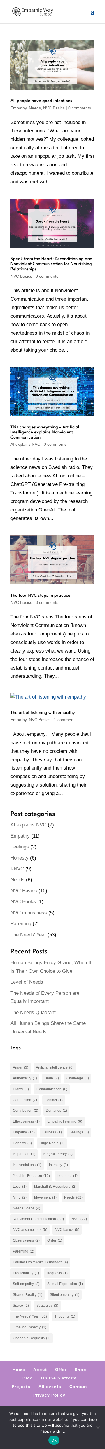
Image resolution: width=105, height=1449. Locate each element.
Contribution (25, 1111)
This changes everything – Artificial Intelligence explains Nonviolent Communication (44, 432)
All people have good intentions (41, 101)
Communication (51, 1089)
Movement (45, 1197)
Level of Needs (26, 982)
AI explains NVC (25, 444)
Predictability (26, 1273)
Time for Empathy (29, 1327)
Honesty (19, 858)
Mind (20, 1197)
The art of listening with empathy (42, 713)
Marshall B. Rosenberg (55, 1186)
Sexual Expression (65, 1284)
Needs (35, 108)
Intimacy (58, 1165)
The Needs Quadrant (33, 1012)
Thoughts (65, 1316)
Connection (25, 1100)
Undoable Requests (31, 1338)
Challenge (77, 1078)
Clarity (21, 1089)
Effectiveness (26, 1121)
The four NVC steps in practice (40, 596)
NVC (79, 1219)
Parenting (20, 923)
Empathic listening (64, 1121)
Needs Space (26, 1208)
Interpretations (27, 1165)
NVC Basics (54, 108)
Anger (20, 1067)
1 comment (64, 719)
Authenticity (25, 1078)
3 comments (47, 602)
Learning (67, 1176)
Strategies (47, 1306)
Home (19, 1369)
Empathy (18, 108)
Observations (26, 1240)
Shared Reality (27, 1295)
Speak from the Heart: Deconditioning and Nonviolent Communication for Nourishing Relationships (51, 264)
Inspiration (24, 1154)
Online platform (58, 1378)
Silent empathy (64, 1295)
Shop (80, 1369)
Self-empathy (26, 1284)
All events (49, 1386)
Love (20, 1186)
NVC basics (67, 1230)
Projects (21, 1386)
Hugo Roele (51, 1143)
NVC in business (28, 913)
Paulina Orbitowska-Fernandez (40, 1262)
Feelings (19, 847)
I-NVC (17, 869)
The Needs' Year (28, 935)
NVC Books (23, 901)
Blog (27, 1378)
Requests (57, 1273)
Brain (52, 1078)
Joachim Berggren (31, 1176)
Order (54, 1240)
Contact (54, 1100)
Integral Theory (58, 1154)
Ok (54, 1440)
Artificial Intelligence (55, 1067)
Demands (56, 1111)
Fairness (52, 1132)
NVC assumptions (30, 1230)
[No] (98, 1428)
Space (21, 1306)
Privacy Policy (49, 1395)
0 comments (79, 108)
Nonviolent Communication (38, 1219)
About (40, 1369)
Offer (60, 1369)
